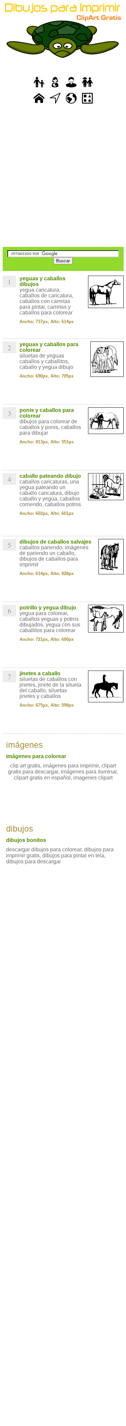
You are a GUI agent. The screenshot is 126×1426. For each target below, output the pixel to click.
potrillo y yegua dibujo (47, 607)
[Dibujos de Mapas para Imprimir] (71, 104)
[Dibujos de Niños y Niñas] (87, 88)
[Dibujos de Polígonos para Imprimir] (87, 104)
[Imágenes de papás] (71, 88)
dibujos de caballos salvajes (55, 542)
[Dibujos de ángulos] (55, 104)
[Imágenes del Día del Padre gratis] (39, 88)
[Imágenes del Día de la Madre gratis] (55, 88)
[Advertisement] (63, 176)
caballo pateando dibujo (50, 476)
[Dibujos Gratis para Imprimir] (39, 104)
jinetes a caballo (39, 673)
